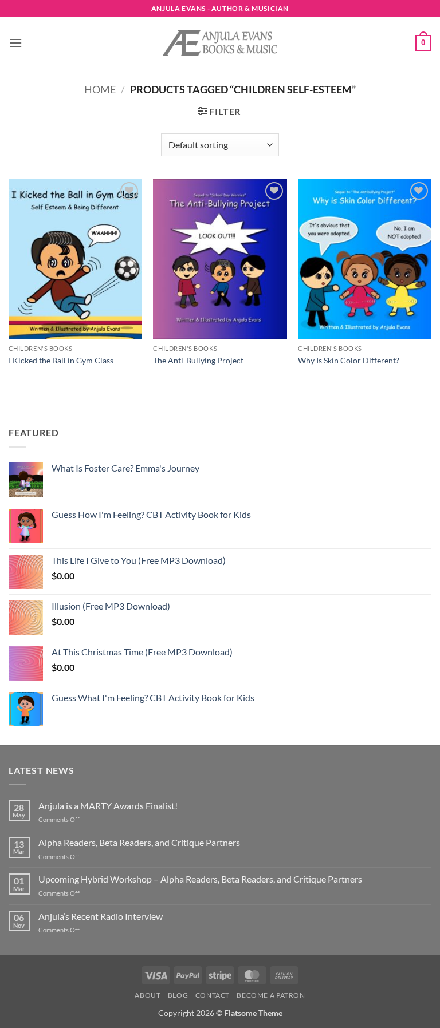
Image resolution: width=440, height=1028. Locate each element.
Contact (212, 995)
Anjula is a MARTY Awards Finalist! (108, 805)
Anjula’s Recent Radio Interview (100, 916)
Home (100, 89)
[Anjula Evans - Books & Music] (220, 42)
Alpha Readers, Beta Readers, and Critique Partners (139, 842)
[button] (15, 43)
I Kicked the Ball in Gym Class (61, 360)
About (147, 995)
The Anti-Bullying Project (198, 360)
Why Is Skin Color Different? (348, 360)
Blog (178, 995)
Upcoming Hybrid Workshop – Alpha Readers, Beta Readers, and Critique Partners (200, 878)
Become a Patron (271, 995)
